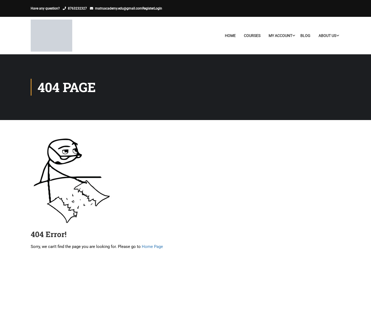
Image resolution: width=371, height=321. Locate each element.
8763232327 (77, 8)
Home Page (152, 246)
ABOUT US (327, 35)
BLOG (305, 35)
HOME (230, 35)
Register (148, 8)
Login (158, 8)
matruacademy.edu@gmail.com (118, 8)
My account (280, 35)
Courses (252, 35)
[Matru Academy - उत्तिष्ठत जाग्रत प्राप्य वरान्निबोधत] (51, 36)
